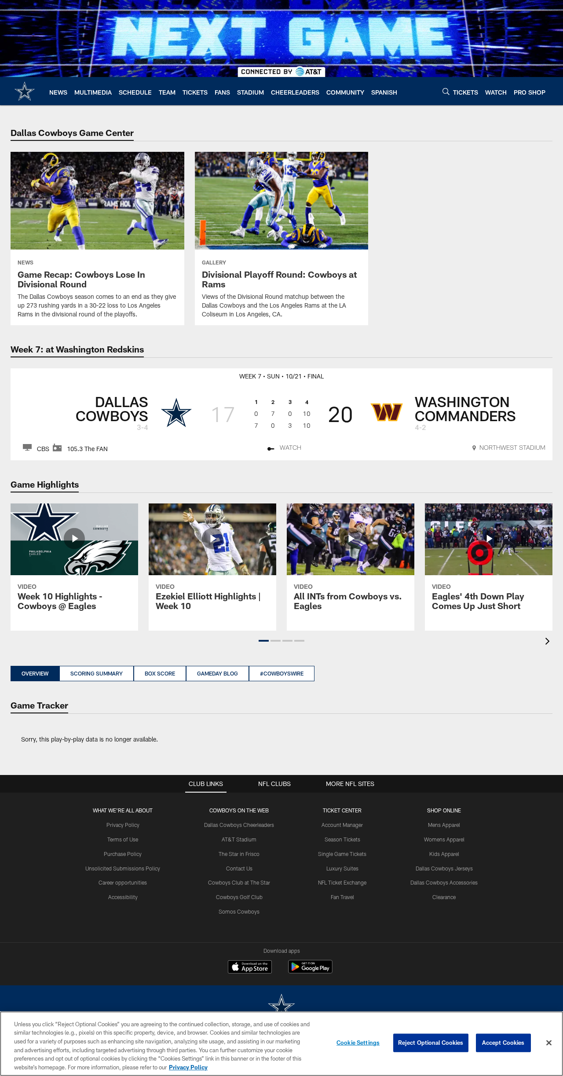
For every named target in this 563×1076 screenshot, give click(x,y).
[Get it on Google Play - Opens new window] (310, 971)
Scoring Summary (96, 673)
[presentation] (548, 642)
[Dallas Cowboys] (281, 1007)
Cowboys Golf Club (239, 897)
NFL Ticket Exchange (342, 882)
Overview (35, 673)
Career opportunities (123, 882)
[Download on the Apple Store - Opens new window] (249, 967)
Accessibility (123, 897)
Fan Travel (342, 897)
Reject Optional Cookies (431, 1042)
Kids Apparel (444, 854)
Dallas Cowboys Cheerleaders (239, 825)
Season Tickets (342, 839)
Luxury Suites (342, 868)
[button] (264, 641)
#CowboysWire (281, 673)
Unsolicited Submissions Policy (122, 868)
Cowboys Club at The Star (239, 882)
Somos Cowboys (239, 911)
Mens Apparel (444, 825)
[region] (281, 1043)
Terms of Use (122, 839)
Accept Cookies (503, 1042)
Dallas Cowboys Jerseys (444, 868)
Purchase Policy (123, 854)
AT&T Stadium (239, 839)
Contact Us (239, 868)
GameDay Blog (217, 673)
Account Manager (342, 825)
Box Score (160, 673)
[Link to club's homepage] (24, 91)
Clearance (444, 897)
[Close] (549, 1043)
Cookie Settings (358, 1042)
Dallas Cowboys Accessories (444, 882)
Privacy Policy (122, 825)
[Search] (446, 91)
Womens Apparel (444, 839)
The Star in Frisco (239, 854)
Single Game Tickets (342, 854)
